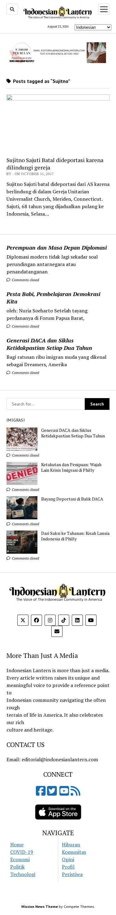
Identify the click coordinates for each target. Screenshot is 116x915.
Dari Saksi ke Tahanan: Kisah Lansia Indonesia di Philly (75, 536)
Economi (20, 859)
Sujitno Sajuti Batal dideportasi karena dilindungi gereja (54, 163)
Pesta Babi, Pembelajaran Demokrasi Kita (53, 297)
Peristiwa (72, 874)
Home (17, 844)
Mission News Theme (39, 906)
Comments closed (25, 279)
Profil (68, 866)
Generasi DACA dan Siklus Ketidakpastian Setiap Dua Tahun (49, 344)
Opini (68, 859)
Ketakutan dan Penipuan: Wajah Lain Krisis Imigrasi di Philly (71, 467)
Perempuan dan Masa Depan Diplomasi (56, 247)
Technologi (22, 874)
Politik (17, 866)
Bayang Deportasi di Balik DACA (72, 499)
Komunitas (74, 851)
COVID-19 (21, 851)
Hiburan (71, 844)
